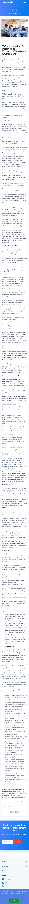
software (21, 219)
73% (13, 147)
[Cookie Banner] (14, 896)
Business (17, 13)
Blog (10, 13)
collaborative (12, 567)
